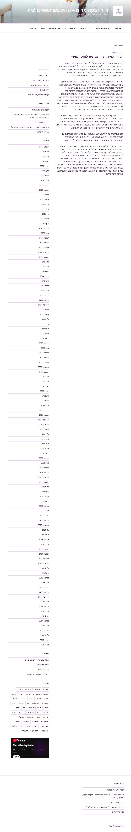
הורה (46, 699)
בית (20, 694)
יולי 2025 (45, 204)
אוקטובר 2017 (43, 597)
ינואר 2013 (45, 645)
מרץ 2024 (45, 281)
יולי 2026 (45, 152)
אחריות (37, 689)
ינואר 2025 (45, 233)
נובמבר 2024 (44, 243)
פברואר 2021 (44, 458)
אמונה (45, 694)
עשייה (18, 722)
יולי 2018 (45, 568)
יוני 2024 (45, 267)
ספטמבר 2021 (43, 425)
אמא (19, 689)
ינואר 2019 (45, 544)
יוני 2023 (45, 324)
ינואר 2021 (45, 463)
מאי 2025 (45, 214)
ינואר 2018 (45, 583)
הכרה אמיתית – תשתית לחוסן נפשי (97, 57)
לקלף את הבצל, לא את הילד (38, 95)
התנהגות (35, 703)
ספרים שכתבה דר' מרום (50, 28)
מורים (45, 717)
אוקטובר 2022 (43, 362)
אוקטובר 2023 (43, 305)
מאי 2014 (45, 616)
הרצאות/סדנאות (102, 28)
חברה (14, 703)
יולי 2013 (45, 635)
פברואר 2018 (44, 578)
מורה (14, 712)
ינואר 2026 (45, 180)
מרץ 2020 (45, 501)
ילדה (18, 708)
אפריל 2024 (44, 276)
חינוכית (31, 708)
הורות (38, 699)
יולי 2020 (45, 487)
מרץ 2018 (45, 573)
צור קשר (32, 28)
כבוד (38, 712)
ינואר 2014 (45, 626)
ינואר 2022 (45, 405)
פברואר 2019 (44, 539)
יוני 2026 (45, 156)
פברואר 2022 (44, 401)
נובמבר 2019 (44, 520)
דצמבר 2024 (44, 238)
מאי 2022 (45, 386)
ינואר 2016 (45, 602)
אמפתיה (36, 694)
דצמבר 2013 (44, 630)
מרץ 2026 (45, 171)
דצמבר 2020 (44, 468)
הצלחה (15, 699)
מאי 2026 (45, 161)
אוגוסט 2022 (44, 372)
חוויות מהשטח (85, 28)
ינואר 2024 (45, 290)
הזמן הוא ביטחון (43, 76)
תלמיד (14, 726)
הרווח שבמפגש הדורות (40, 80)
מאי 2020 (45, 492)
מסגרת (30, 717)
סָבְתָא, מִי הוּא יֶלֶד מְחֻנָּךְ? (39, 117)
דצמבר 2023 (44, 295)
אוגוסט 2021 (44, 429)
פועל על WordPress (116, 826)
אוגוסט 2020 (44, 482)
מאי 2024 (45, 271)
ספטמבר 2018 (43, 563)
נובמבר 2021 (44, 415)
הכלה (23, 699)
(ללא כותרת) (44, 90)
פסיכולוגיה (44, 726)
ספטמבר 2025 (43, 195)
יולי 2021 (45, 434)
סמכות (26, 722)
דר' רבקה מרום (43, 122)
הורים (31, 699)
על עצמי (117, 28)
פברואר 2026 (44, 176)
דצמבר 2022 (44, 353)
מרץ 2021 (45, 453)
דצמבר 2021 (44, 410)
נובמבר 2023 (44, 300)
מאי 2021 (45, 444)
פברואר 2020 (44, 506)
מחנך (38, 717)
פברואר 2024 (44, 286)
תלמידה (45, 731)
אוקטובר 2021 (43, 420)
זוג (28, 703)
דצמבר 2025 (44, 185)
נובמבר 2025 (44, 190)
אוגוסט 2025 (44, 200)
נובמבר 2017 (44, 592)
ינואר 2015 (45, 611)
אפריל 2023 (44, 334)
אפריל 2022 (44, 391)
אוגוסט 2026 (44, 147)
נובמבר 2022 (44, 358)
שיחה (22, 726)
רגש (35, 726)
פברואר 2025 (44, 228)
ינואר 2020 (45, 511)
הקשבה (45, 703)
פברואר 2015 (44, 606)
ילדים (46, 712)
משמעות (44, 722)
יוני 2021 (45, 439)
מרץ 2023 (45, 338)
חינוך (39, 708)
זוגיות (21, 703)
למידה (21, 712)
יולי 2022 (45, 377)
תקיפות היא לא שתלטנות (39, 85)
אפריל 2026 (44, 166)
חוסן (46, 708)
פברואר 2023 (44, 343)
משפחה (35, 722)
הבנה (14, 694)
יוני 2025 (45, 209)
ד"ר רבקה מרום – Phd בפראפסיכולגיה (68, 10)
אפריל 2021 (44, 448)
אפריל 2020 (44, 496)
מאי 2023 (45, 329)
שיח (28, 726)
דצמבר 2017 (44, 587)
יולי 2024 (45, 262)
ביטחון (27, 694)
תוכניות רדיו (70, 28)
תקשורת (25, 731)
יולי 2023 (45, 319)
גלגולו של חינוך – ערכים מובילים (37, 660)
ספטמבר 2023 (43, 310)
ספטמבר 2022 (43, 367)
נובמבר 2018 (44, 554)
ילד (24, 708)
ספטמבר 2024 (43, 252)
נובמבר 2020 (44, 472)
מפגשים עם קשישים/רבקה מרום (37, 674)
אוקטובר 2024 (43, 247)
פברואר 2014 (44, 621)
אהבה (45, 689)
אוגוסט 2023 (44, 314)
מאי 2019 (45, 535)
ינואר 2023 (45, 348)
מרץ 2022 (45, 396)
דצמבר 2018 (44, 549)
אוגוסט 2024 (44, 257)
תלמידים (35, 731)
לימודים (31, 712)
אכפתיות (27, 689)
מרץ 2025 (45, 224)
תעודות (35, 110)
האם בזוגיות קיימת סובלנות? (22, 127)
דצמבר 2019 (44, 515)
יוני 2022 (45, 381)
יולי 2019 (45, 530)
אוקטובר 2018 (43, 559)
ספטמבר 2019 (43, 525)
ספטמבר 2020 (43, 477)
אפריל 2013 (44, 640)
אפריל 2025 (44, 219)
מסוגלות (21, 717)
